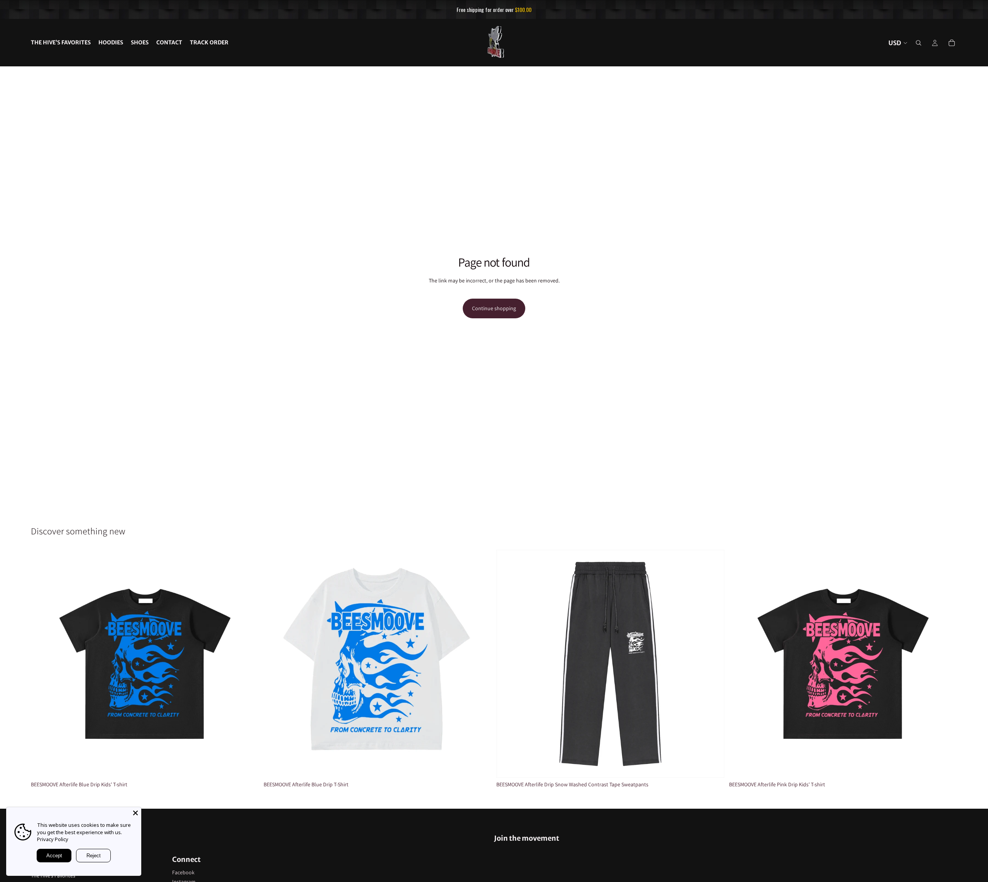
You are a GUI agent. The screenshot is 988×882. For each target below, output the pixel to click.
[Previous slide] (42, 664)
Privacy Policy (52, 839)
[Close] (135, 813)
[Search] (918, 42)
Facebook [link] (183, 872)
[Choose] (247, 766)
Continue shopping (494, 308)
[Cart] (951, 42)
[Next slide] (247, 664)
